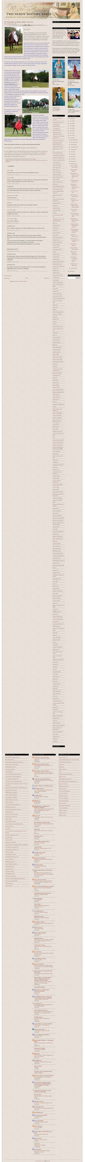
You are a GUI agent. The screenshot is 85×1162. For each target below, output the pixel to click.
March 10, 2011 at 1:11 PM (12, 270)
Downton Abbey (56, 326)
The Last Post (37, 837)
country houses (56, 293)
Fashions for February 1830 (74, 235)
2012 (71, 133)
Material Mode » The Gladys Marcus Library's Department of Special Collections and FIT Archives (43, 979)
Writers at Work (62, 815)
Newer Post (6, 278)
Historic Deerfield (57, 413)
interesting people (57, 442)
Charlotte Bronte (57, 264)
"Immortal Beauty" (57, 146)
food (54, 366)
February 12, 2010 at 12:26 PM (13, 206)
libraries (55, 469)
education (55, 340)
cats (54, 252)
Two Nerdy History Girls (28, 14)
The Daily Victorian (63, 796)
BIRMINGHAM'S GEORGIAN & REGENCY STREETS (42, 806)
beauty (54, 230)
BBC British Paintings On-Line (12, 757)
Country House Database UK (11, 779)
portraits (55, 588)
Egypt (54, 344)
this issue (43, 153)
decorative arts (56, 314)
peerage (55, 570)
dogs (54, 321)
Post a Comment (8, 275)
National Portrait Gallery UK (11, 847)
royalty (54, 614)
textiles (54, 662)
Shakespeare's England (39, 1048)
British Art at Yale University (12, 764)
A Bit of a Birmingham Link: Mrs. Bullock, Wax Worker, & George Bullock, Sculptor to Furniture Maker (44, 810)
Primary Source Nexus (39, 1029)
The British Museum (10, 873)
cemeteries (55, 256)
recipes (54, 603)
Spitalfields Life (38, 1060)
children (55, 270)
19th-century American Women (41, 771)
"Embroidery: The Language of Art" (57, 133)
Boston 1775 (37, 815)
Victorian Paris (37, 1149)
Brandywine (56, 240)
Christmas (55, 272)
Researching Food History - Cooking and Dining (43, 1040)
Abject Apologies (57, 177)
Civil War (55, 277)
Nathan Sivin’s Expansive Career (40, 1139)
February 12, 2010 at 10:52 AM (13, 192)
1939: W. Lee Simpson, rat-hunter (41, 912)
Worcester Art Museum (58, 725)
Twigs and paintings (38, 1116)
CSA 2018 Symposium (58, 298)
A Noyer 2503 (37, 992)
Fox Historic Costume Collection (58, 369)
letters (54, 467)
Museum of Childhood (10, 842)
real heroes (55, 600)
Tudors (54, 679)
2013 (71, 130)
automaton (55, 225)
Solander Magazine (9, 866)
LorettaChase (10, 210)
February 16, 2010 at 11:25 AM (13, 251)
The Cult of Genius (63, 793)
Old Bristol (36, 1067)
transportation (56, 671)
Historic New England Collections (13, 809)
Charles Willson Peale (58, 261)
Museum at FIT (56, 515)
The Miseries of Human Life (73, 264)
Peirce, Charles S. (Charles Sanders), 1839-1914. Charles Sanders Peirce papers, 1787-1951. (44, 940)
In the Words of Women (39, 945)
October (73, 144)
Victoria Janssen (10, 218)
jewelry (54, 453)
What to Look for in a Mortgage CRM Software (43, 1108)
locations (55, 476)
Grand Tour (55, 399)
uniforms (55, 686)
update (54, 688)
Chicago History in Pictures (65, 762)
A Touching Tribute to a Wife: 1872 (41, 999)
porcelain (55, 586)
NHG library (56, 551)
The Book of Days (9, 869)
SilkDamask (37, 1053)
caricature (55, 244)
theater (54, 667)
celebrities (55, 254)
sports (54, 644)
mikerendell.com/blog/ (39, 987)
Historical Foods (9, 812)
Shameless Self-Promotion (58, 628)
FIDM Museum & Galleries (11, 792)
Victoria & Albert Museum (11, 881)
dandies (55, 307)
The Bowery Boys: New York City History (44, 1075)
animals (55, 205)
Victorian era (56, 700)
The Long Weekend (38, 1120)
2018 (71, 118)
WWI (54, 739)
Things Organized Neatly (64, 805)
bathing (55, 228)
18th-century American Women (41, 764)
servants (55, 621)
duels (54, 335)
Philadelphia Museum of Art (11, 856)
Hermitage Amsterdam (10, 807)
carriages (55, 247)
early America (56, 337)
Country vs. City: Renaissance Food (13, 781)
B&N (58, 84)
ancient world (56, 203)
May (72, 156)
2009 (71, 271)
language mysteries (57, 464)
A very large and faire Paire (39, 1049)
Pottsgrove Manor (57, 591)
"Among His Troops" (57, 122)
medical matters (56, 498)
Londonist (7, 828)
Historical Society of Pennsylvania (57, 420)
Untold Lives (37, 1143)
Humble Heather (37, 802)
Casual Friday (56, 249)
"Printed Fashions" (57, 152)
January (73, 268)
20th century (56, 172)
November (73, 142)
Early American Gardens (40, 879)
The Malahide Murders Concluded (41, 1122)
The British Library (9, 871)
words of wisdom (57, 731)
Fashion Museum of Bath (11, 797)
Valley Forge (56, 693)
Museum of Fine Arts (57, 518)
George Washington (57, 389)
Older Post (46, 278)
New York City (56, 548)
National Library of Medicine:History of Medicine (16, 844)
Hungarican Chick (11, 195)
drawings (55, 332)
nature (54, 541)
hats (54, 406)
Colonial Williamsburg (14, 160)
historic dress (24, 160)
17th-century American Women (41, 757)
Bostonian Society (57, 237)
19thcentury (56, 169)
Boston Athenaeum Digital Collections (14, 762)
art (53, 212)
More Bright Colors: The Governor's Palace (73, 259)
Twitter (54, 681)
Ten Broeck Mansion (57, 659)
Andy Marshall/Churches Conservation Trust (69, 759)
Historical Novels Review (11, 816)
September (73, 147)
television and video (57, 655)
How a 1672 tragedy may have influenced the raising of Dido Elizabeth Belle (43, 790)
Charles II (55, 259)
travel (54, 674)
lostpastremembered (39, 964)
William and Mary (57, 715)
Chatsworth (37, 829)
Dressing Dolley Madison (74, 170)
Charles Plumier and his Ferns (40, 866)
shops (54, 635)
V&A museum (56, 691)
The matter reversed (38, 1036)
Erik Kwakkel (37, 904)
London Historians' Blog (40, 958)
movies (54, 513)
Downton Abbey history (58, 329)
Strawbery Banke (57, 647)
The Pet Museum (38, 1126)
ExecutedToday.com (39, 911)
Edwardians (55, 342)
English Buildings (38, 898)
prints (54, 593)
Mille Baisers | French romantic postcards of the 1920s (41, 990)
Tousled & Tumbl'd (63, 808)
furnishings (55, 375)
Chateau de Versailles (10, 769)
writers (54, 734)
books (54, 235)
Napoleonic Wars (57, 536)
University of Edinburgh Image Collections (15, 878)
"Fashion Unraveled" (57, 140)
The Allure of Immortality (39, 842)
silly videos (55, 637)
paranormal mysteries (58, 565)
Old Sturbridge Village (58, 560)
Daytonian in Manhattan (40, 858)
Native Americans (57, 538)
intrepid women (56, 445)
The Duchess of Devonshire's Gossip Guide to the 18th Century (42, 1091)
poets (54, 583)
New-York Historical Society (40, 1010)
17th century (56, 162)
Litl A (60, 771)
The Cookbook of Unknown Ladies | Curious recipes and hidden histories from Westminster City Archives (42, 1084)
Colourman (61, 764)
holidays (55, 426)
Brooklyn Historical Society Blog (42, 822)
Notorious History (57, 553)
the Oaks (55, 664)
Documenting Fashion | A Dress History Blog (43, 870)
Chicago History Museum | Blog (41, 841)
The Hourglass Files (39, 1107)
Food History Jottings (39, 922)
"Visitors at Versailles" (58, 157)
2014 (71, 128)
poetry (54, 581)
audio (54, 223)
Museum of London (57, 520)
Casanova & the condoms (74, 210)
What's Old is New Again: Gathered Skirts (74, 215)
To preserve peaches (38, 853)
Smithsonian (56, 639)
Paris (54, 567)
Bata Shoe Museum (9, 759)
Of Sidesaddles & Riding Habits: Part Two (18, 22)
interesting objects (57, 440)
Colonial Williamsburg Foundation (13, 774)
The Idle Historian (38, 1112)
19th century (56, 167)
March (72, 161)
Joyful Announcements (58, 456)
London (55, 478)
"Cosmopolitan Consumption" (56, 129)
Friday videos (56, 372)
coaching (55, 280)
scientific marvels (57, 619)
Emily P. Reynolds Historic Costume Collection (16, 787)
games (54, 377)
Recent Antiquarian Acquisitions (41, 1034)
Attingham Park (38, 795)
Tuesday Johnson (63, 810)
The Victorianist (62, 803)
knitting (55, 460)
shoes (54, 632)
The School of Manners (73, 244)
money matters (56, 510)
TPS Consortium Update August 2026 (41, 1030)
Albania (55, 184)
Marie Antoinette (57, 492)
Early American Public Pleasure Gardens (44, 886)
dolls (54, 324)
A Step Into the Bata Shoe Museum (42, 779)
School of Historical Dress (11, 864)
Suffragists (55, 649)
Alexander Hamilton (57, 186)
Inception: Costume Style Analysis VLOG (42, 848)
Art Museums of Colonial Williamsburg (58, 219)
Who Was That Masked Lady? (74, 195)
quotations (55, 598)
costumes (55, 291)
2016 (71, 123)
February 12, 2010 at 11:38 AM (13, 199)
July (72, 151)
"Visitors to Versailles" (58, 160)
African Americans (57, 181)
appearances (56, 208)
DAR (54, 309)
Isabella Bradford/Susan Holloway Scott (58, 447)
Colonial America (57, 282)
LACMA (55, 462)
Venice (54, 696)
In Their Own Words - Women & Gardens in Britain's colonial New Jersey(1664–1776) (43, 881)
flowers (54, 364)
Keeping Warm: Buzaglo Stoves (74, 248)
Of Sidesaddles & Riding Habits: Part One (74, 231)
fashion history (56, 357)
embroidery (55, 349)
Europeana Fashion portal (11, 790)
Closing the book (37, 1086)
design (54, 316)
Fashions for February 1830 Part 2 (74, 200)
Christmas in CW (57, 275)
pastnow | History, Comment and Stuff (43, 1023)
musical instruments (57, 531)
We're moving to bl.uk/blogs (39, 1145)
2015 (71, 126)
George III (55, 385)
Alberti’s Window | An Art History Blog (43, 785)
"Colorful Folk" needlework (56, 125)
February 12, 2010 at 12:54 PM (13, 215)
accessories (55, 179)
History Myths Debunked (40, 932)
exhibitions (55, 352)
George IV (55, 387)
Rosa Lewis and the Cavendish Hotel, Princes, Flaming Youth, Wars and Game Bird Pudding (43, 966)
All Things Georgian (39, 788)
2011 (71, 135)
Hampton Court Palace (58, 404)
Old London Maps (9, 852)
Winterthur (55, 723)
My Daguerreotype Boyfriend (65, 774)
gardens (55, 380)
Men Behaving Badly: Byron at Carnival (74, 220)
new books (55, 546)
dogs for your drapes (38, 1127)
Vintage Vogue (8, 885)
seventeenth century (57, 624)
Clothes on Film (38, 847)
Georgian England (57, 392)
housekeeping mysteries (58, 433)
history (30, 160)
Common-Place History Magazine (13, 776)
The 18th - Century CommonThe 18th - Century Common (43, 1072)
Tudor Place (55, 676)
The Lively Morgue (63, 798)
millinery (55, 508)
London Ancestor (9, 826)
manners (55, 489)
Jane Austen (55, 451)
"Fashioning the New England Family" (57, 143)
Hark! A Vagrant (62, 769)
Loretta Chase (61, 30)
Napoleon (55, 534)
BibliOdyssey (37, 801)
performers (55, 572)
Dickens (55, 319)
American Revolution (58, 195)
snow (54, 642)
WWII (54, 741)
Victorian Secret (62, 812)
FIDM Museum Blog (39, 916)
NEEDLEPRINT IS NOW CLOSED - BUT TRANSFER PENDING (43, 1005)
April (72, 159)
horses (34, 160)
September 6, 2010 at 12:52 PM (13, 261)
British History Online (10, 767)
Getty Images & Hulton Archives (12, 804)
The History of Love (39, 1101)
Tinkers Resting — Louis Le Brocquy (41, 1025)
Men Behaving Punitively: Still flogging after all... (74, 176)
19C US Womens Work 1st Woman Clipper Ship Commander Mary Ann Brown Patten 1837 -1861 (44, 773)
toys (54, 669)
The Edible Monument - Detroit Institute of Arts (43, 923)
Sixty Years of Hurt (38, 960)
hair (54, 402)
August (72, 149)
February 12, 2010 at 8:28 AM (13, 183)
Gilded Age (55, 394)
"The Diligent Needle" (58, 155)
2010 (71, 137)
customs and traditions (58, 300)
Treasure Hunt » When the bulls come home (43, 1132)
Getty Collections (9, 802)
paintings (55, 563)
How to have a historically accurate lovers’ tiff (43, 1102)
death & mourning (57, 312)
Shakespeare (56, 626)
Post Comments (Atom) (21, 281)
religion (55, 609)
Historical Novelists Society (11, 814)
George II (55, 382)
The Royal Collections (10, 876)
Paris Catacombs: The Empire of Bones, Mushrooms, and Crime (42, 1151)
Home (27, 278)
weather (55, 709)
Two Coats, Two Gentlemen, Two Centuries (74, 240)
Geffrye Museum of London (11, 799)
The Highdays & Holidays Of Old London (42, 1061)
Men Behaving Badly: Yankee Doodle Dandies (74, 205)
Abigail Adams (56, 174)
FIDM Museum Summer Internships (41, 917)
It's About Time (38, 951)
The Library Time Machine (40, 1115)
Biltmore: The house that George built (73, 253)
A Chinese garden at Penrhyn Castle (41, 1134)
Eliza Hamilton (56, 347)
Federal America (56, 359)
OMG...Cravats (62, 776)
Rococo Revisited (63, 783)
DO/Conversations (38, 864)
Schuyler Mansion (57, 616)
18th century (56, 165)
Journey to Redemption (38, 928)
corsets (54, 288)
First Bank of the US (57, 361)
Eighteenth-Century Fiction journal (42, 893)
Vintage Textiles (9, 883)
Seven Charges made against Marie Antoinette (43, 973)
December (73, 140)
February (73, 163)
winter (54, 720)
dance (54, 304)
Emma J (9, 170)
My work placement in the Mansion (41, 796)
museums (55, 526)
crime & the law (56, 296)
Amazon (54, 84)
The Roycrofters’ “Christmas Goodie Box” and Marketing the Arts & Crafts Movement (43, 1012)
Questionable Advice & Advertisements (68, 781)
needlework (55, 543)
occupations (56, 558)
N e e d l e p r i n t (38, 1003)
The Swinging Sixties (64, 800)
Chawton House (9, 771)
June (72, 154)
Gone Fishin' (56, 397)
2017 (71, 121)
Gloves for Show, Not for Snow (74, 166)
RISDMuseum (56, 611)
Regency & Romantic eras (58, 605)
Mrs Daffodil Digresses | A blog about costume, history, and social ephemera (43, 997)
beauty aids (55, 232)
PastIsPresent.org (38, 1017)
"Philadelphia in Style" (58, 149)
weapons (55, 707)
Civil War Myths (37, 934)
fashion (54, 354)
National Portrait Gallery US (11, 849)
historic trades (56, 417)
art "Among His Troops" (58, 215)
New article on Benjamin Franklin (41, 894)
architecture (55, 210)
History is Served (38, 927)
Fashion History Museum (11, 795)
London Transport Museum (57, 481)
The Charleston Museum (64, 791)
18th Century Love (63, 757)
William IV (55, 718)
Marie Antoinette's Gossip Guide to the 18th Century (43, 971)
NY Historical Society (58, 555)
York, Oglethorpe (37, 900)
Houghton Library (57, 431)
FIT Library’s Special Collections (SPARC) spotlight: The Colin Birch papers (42, 982)
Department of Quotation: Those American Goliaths (74, 186)
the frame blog (37, 1094)
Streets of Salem (38, 1066)
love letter (55, 487)
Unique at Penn (37, 1138)
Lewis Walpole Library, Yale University (14, 824)
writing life (55, 736)
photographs (56, 579)
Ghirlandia (61, 767)
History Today (8, 819)
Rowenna (9, 177)
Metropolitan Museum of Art (11, 835)
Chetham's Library (38, 836)
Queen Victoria (56, 595)
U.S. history (55, 684)
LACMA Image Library (10, 821)
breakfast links (56, 242)
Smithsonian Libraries (64, 786)
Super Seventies (62, 788)
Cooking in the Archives (39, 852)
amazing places (56, 189)
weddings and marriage (58, 712)
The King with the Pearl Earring (74, 181)
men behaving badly (57, 500)
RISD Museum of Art (10, 861)
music (54, 529)
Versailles (55, 698)
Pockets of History (9, 859)
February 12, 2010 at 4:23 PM (13, 230)
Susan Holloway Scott (42, 160)
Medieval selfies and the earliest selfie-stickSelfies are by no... (41, 906)
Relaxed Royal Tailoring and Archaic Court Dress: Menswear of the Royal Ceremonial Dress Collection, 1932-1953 (44, 874)
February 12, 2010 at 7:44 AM (13, 174)
